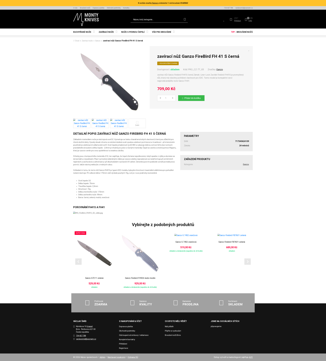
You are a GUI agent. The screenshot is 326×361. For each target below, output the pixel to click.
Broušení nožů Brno (173, 335)
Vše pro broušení (161, 32)
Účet (236, 18)
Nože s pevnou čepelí (133, 32)
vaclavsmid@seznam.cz (244, 8)
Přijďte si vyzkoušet (173, 331)
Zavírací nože (106, 32)
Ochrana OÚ (133, 357)
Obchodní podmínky (114, 8)
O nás (75, 8)
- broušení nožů (242, 32)
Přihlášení (123, 344)
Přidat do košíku (192, 98)
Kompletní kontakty (127, 339)
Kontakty (126, 8)
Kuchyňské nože (82, 32)
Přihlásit (237, 21)
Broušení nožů (85, 8)
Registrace (123, 348)
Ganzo (97, 41)
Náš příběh (169, 326)
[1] (185, 20)
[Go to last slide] (78, 261)
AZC (251, 357)
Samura (155, 3)
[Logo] (86, 19)
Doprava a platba (98, 8)
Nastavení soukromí (116, 357)
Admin (102, 357)
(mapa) (90, 326)
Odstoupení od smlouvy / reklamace (133, 335)
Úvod (77, 41)
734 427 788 (228, 8)
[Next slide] (247, 261)
